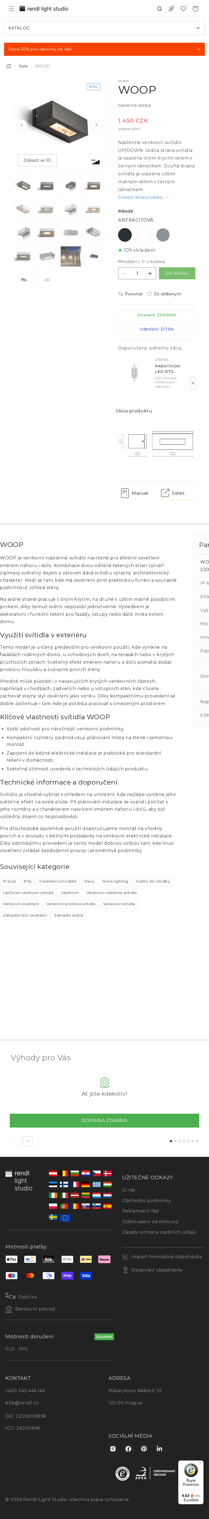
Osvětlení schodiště (57, 881)
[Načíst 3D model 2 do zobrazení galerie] (24, 280)
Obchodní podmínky (146, 1200)
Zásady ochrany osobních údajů (159, 1232)
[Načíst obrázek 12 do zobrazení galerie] (94, 233)
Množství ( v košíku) (141, 261)
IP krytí (9, 881)
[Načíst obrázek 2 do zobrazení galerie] (47, 186)
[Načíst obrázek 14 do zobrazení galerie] (47, 256)
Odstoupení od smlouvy (150, 1221)
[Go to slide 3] (180, 1141)
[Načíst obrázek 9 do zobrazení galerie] (24, 233)
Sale (23, 66)
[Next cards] (28, 1141)
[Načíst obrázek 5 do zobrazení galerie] (24, 209)
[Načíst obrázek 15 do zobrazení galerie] (70, 256)
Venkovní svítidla (119, 904)
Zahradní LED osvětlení (25, 915)
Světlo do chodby (153, 881)
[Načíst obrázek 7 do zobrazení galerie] (70, 209)
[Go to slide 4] (184, 1141)
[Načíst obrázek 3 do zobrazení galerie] (70, 186)
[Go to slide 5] (188, 1141)
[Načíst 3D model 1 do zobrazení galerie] (94, 256)
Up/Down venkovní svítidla (28, 892)
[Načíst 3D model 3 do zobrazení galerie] (47, 280)
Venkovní (70, 892)
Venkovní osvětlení (21, 904)
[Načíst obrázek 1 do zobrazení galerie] (24, 186)
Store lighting (115, 881)
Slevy (89, 881)
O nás (128, 1190)
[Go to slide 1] (171, 1141)
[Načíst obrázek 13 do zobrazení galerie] (24, 256)
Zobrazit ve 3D (37, 160)
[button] (11, 9)
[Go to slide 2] (175, 1141)
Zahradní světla (68, 915)
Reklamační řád (140, 1211)
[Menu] (200, 1463)
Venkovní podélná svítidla (71, 904)
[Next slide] (96, 125)
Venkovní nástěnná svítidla (112, 892)
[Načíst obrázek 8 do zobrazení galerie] (94, 209)
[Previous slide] (21, 125)
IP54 (28, 881)
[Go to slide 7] (197, 1141)
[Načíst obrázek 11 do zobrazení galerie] (70, 233)
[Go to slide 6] (193, 1141)
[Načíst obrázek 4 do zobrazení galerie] (94, 186)
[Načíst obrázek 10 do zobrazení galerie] (47, 233)
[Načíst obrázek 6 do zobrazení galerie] (47, 209)
